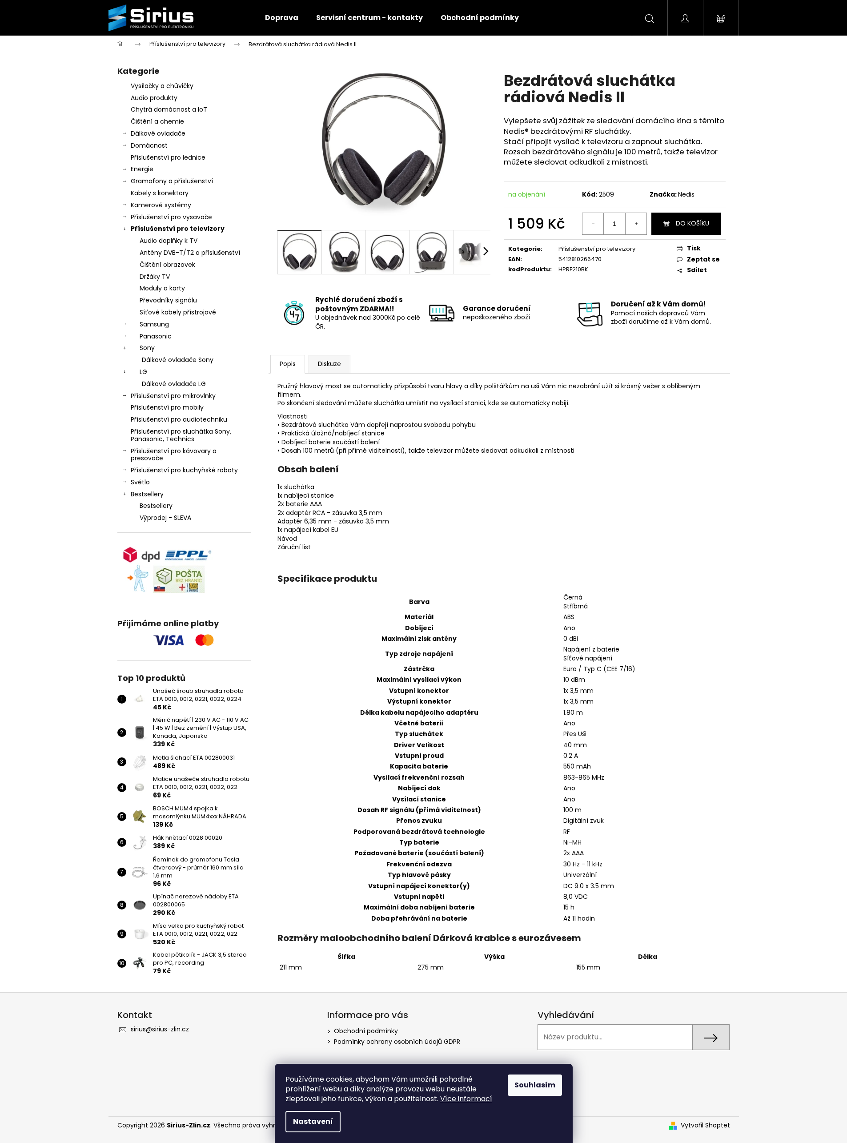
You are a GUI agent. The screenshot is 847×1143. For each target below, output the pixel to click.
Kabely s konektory (160, 193)
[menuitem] (281, 18)
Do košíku (692, 223)
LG (143, 371)
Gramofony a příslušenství (172, 181)
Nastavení (313, 1121)
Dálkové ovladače (158, 133)
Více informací (466, 1099)
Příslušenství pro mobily (167, 407)
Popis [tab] (288, 363)
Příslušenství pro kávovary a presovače (174, 455)
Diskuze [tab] (329, 363)
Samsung (154, 324)
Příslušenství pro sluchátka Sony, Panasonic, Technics (181, 435)
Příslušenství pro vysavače (171, 217)
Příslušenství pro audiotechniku (179, 419)
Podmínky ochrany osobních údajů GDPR (397, 1041)
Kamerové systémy (161, 205)
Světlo (140, 482)
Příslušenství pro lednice (168, 157)
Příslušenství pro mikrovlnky (173, 395)
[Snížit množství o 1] (593, 223)
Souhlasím (534, 1085)
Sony (147, 347)
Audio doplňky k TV (168, 240)
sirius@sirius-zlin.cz (160, 1029)
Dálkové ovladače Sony (177, 359)
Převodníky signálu (168, 300)
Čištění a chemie (157, 121)
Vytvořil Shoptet (705, 1125)
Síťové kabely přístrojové (178, 312)
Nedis (686, 194)
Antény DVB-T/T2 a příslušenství (190, 252)
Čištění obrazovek (167, 264)
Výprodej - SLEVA (165, 517)
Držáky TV (155, 276)
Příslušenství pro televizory (178, 228)
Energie (142, 169)
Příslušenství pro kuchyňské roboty (184, 470)
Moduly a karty (162, 288)
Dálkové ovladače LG (174, 383)
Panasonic (156, 336)
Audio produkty (154, 97)
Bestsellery (147, 494)
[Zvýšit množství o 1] (635, 223)
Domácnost (149, 145)
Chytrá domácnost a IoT (169, 109)
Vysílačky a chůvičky (162, 85)
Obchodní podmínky (366, 1030)
